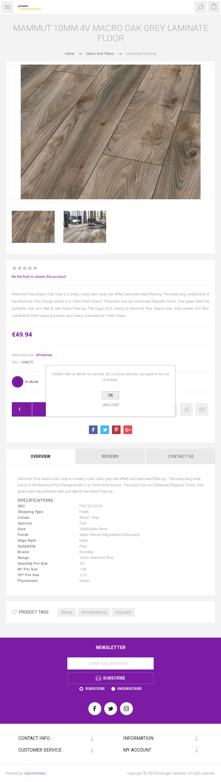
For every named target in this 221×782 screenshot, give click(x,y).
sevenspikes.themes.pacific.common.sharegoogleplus (127, 429)
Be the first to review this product (39, 276)
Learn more (110, 404)
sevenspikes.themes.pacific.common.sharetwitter (104, 429)
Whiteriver (44, 355)
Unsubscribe (129, 689)
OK (110, 395)
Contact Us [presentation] (181, 456)
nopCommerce (34, 773)
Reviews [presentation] (110, 456)
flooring (67, 612)
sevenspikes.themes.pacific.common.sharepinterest (116, 429)
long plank (123, 612)
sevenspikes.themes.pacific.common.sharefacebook (93, 429)
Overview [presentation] (40, 456)
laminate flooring (93, 612)
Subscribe (95, 689)
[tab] (41, 456)
